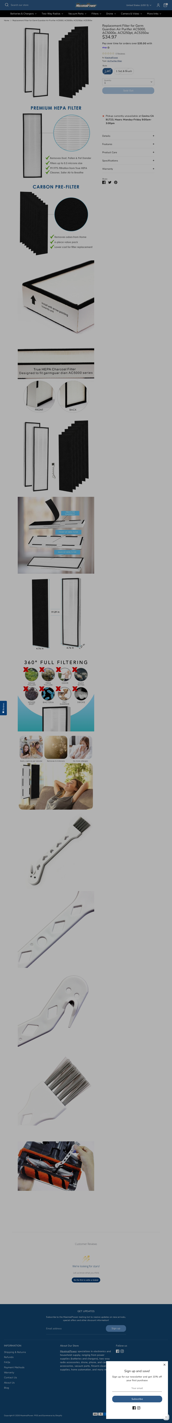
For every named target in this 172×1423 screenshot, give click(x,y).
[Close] (164, 1365)
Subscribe (137, 1399)
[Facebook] (134, 1408)
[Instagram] (138, 1408)
